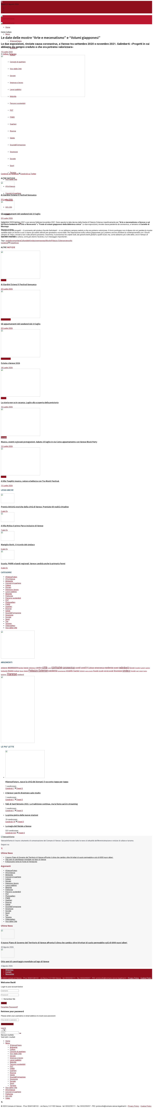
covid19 (84, 667)
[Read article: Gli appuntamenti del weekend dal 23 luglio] (76, 206)
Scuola (95, 671)
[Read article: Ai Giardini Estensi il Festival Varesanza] (76, 187)
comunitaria (16, 241)
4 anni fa (4, 568)
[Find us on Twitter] (2, 2)
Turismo (13, 173)
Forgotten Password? (9, 1007)
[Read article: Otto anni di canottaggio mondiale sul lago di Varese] (76, 953)
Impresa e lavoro (12, 590)
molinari (16, 671)
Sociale (13, 159)
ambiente (4, 668)
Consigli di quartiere (13, 193)
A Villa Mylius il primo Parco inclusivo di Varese (22, 525)
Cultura (8, 32)
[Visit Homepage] (7, 19)
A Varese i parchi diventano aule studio (23, 793)
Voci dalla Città (11, 179)
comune (56, 667)
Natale (26, 671)
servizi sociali (108, 671)
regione (82, 671)
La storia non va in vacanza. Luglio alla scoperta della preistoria (29, 402)
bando (26, 668)
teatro (145, 671)
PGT (11, 110)
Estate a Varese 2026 (10, 363)
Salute (12, 138)
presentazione (62, 671)
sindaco (126, 670)
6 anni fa (4, 549)
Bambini (20, 668)
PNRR (12, 117)
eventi (116, 668)
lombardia (4, 671)
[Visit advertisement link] (17, 658)
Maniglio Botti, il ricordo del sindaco (18, 544)
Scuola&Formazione (18, 145)
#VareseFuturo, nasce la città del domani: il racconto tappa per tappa (36, 781)
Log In (3, 1028)
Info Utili (8, 1096)
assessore (13, 667)
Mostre (48, 241)
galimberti (124, 667)
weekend (20, 674)
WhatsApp (9, 8)
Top (6, 621)
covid (77, 667)
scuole (101, 671)
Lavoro (147, 668)
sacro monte (89, 671)
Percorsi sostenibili (17, 103)
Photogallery (10, 602)
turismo (3, 675)
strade (141, 671)
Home (7, 27)
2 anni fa (4, 511)
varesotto (68, 241)
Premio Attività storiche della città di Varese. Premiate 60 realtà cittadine (35, 507)
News (7, 34)
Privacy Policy (133, 978)
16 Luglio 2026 (7, 407)
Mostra (21, 671)
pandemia (52, 670)
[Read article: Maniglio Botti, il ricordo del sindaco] (76, 536)
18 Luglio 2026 (7, 368)
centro (39, 668)
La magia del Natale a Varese (18, 826)
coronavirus (68, 667)
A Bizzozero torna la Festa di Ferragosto (21, 862)
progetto (69, 671)
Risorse (13, 131)
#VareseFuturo (16, 41)
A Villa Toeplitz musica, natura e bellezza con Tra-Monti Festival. (30, 481)
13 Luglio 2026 (7, 446)
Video (7, 1098)
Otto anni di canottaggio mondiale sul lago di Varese (25, 859)
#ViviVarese (6, 319)
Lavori (143, 668)
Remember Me (9, 999)
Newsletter (9, 12)
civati (49, 668)
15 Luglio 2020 (7, 52)
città (44, 667)
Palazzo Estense (58, 241)
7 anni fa (4, 530)
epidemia (109, 667)
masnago (42, 241)
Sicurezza (14, 152)
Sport (12, 166)
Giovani (4, 437)
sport (137, 671)
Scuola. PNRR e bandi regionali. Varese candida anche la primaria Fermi (33, 563)
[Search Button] (20, 1033)
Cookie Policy (146, 978)
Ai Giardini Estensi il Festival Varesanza (18, 195)
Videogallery (10, 626)
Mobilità (8, 594)
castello (8, 241)
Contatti (8, 10)
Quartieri (13, 124)
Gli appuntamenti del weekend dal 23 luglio (20, 214)
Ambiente (9, 581)
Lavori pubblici (11, 592)
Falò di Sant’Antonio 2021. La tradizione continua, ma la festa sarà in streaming (41, 804)
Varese (12, 674)
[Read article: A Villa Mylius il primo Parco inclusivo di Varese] (76, 517)
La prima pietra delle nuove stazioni (21, 815)
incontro (137, 668)
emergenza (100, 668)
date (28, 241)
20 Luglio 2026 (7, 199)
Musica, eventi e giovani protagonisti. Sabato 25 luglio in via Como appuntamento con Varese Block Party (49, 442)
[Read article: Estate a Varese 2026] (76, 343)
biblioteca (32, 668)
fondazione (34, 241)
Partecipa (12, 54)
